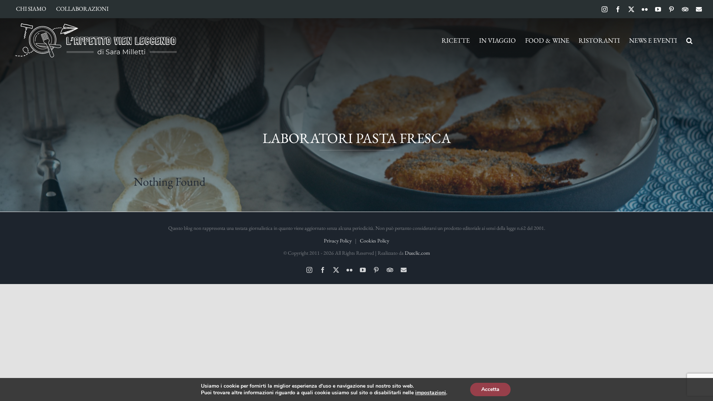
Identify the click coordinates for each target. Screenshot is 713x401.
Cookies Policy (374, 240)
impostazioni (430, 392)
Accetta (490, 389)
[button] (689, 40)
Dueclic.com (417, 253)
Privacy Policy (338, 240)
